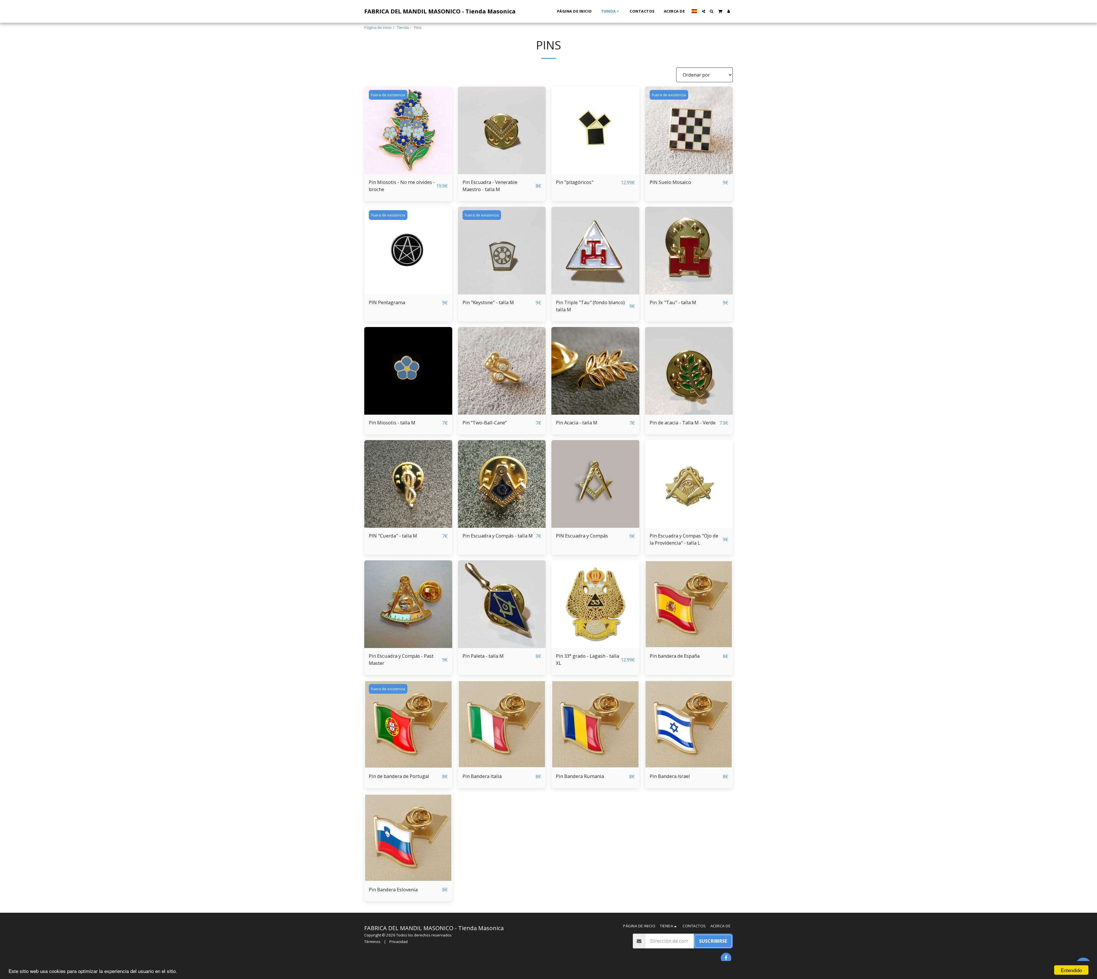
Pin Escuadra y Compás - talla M (498, 535)
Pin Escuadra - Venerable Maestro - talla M (490, 185)
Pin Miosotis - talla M (392, 422)
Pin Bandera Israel (670, 776)
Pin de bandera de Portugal (399, 776)
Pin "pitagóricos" (574, 182)
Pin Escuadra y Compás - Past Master (401, 659)
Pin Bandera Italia (482, 776)
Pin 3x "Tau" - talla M (673, 302)
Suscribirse (713, 941)
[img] (408, 130)
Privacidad (398, 941)
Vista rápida (408, 160)
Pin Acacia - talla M (576, 422)
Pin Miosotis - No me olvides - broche (402, 185)
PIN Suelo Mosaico (670, 182)
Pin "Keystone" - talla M (488, 302)
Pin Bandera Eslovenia (393, 889)
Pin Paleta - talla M (483, 656)
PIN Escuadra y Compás (582, 535)
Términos (372, 941)
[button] (703, 11)
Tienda (403, 27)
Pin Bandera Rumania (580, 776)
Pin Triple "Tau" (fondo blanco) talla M (590, 306)
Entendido (1071, 970)
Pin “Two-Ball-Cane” (485, 422)
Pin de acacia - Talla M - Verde (683, 422)
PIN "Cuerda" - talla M (393, 535)
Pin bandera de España (675, 656)
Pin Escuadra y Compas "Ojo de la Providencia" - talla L (684, 539)
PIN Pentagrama (387, 302)
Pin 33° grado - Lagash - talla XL (587, 659)
